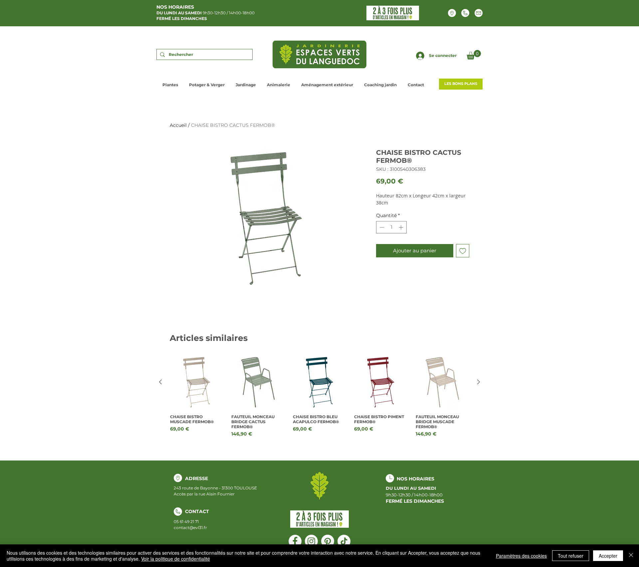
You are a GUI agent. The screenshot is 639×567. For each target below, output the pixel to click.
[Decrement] (381, 227)
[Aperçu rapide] (196, 382)
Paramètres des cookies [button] (521, 555)
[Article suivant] (479, 382)
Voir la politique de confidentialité (175, 558)
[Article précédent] (160, 382)
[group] (319, 396)
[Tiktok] (343, 541)
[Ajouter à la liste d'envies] (463, 251)
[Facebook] (295, 541)
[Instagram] (311, 541)
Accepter (608, 555)
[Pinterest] (327, 541)
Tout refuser (570, 555)
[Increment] (401, 227)
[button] (474, 55)
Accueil (178, 125)
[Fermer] (631, 556)
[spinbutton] (391, 227)
